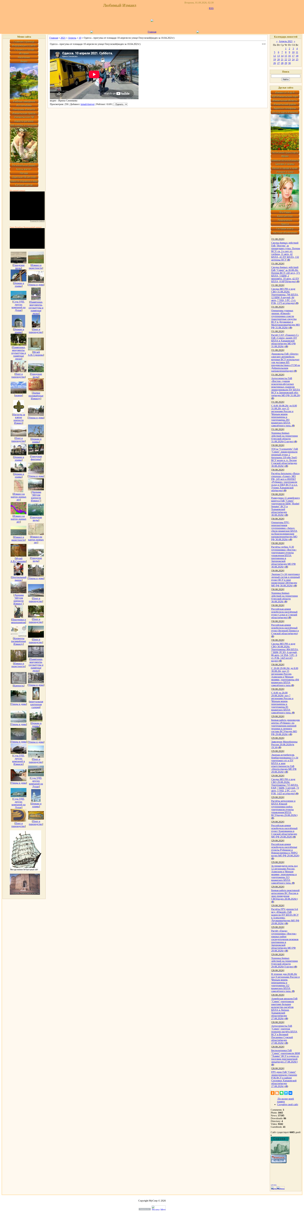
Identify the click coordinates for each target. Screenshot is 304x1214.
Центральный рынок (19, 578)
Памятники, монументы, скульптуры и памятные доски (36, 308)
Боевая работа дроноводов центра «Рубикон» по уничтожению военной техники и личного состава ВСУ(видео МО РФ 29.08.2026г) (285, 727)
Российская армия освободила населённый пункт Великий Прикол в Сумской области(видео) (285, 629)
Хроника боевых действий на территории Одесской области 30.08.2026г (284, 597)
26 (274, 63)
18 (297, 56)
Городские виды (19, 266)
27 (278, 63)
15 (286, 56)
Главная (152, 31)
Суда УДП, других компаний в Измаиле (18, 759)
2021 (63, 37)
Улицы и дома (36, 284)
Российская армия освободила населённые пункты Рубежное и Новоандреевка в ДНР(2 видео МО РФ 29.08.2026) (285, 850)
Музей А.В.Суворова (35, 353)
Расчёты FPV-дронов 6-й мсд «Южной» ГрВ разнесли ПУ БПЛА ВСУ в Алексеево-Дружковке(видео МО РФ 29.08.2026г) (285, 916)
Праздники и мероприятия (18, 621)
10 (80, 37)
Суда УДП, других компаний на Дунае (18, 306)
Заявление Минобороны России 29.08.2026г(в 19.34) (284, 744)
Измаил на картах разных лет (18, 497)
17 (293, 56)
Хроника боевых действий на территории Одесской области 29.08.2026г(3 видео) (284, 962)
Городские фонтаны (36, 458)
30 (289, 63)
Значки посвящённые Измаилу (35, 396)
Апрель (72, 37)
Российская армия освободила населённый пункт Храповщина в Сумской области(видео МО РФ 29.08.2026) (284, 831)
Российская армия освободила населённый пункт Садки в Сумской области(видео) (284, 613)
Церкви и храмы (19, 284)
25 (297, 59)
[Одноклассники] (273, 1093)
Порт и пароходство (35, 331)
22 (286, 59)
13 (278, 56)
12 (274, 56)
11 (297, 52)
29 (286, 63)
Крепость (18, 685)
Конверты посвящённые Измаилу (18, 641)
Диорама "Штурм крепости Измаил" (36, 496)
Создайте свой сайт (287, 1104)
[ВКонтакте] (290, 1093)
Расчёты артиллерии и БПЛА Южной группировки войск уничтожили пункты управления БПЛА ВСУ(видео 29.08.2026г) (284, 808)
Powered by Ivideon (37, 221)
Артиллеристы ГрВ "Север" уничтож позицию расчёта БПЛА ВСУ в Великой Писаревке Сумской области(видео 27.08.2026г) (284, 1034)
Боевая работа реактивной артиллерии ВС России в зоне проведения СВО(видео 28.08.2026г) (285, 894)
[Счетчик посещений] (279, 1162)
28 (282, 63)
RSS (211, 8)
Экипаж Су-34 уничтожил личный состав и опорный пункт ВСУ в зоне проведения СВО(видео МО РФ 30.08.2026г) (285, 580)
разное (18, 395)
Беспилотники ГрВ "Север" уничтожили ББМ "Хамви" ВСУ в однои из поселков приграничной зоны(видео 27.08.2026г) (285, 1056)
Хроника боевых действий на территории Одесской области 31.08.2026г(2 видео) (284, 437)
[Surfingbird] (286, 1093)
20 (278, 59)
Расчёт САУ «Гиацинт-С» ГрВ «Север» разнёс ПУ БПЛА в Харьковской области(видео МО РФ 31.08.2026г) (285, 341)
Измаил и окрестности (35, 266)
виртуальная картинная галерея (36, 704)
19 (274, 59)
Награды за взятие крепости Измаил (19, 418)
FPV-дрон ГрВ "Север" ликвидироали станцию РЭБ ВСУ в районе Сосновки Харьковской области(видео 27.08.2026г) (284, 1079)
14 (282, 56)
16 (289, 56)
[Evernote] (281, 1093)
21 (282, 59)
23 (289, 59)
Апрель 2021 (286, 41)
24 (293, 59)
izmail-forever (88, 104)
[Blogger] (277, 1093)
